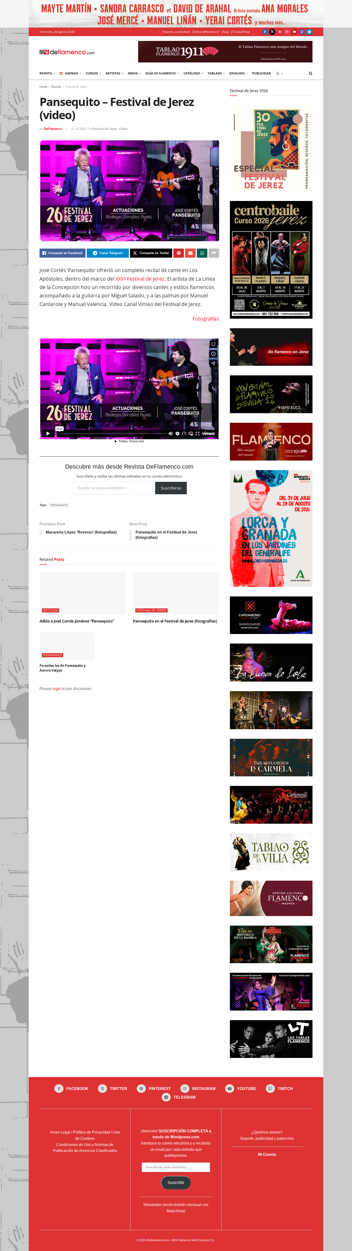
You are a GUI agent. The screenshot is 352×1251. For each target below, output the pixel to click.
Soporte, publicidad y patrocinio (267, 1138)
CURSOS (92, 73)
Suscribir (176, 1182)
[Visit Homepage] (67, 51)
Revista (56, 87)
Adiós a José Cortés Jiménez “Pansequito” (77, 621)
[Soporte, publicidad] (176, 32)
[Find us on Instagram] (287, 32)
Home (43, 87)
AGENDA (71, 73)
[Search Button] (310, 73)
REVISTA (46, 73)
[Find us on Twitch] (302, 32)
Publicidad (261, 73)
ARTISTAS (113, 73)
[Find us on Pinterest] (280, 32)
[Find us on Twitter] (272, 32)
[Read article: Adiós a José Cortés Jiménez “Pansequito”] (83, 593)
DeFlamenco (53, 129)
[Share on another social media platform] (214, 253)
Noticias (50, 610)
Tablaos (215, 73)
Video (123, 129)
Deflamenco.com (158, 1240)
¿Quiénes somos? (267, 1132)
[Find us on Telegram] (309, 32)
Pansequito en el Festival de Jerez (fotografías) (175, 621)
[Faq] (225, 32)
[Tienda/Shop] (240, 32)
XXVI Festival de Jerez (140, 278)
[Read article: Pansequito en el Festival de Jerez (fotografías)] (176, 593)
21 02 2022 (78, 129)
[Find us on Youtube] (294, 32)
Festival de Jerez (76, 87)
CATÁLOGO (191, 73)
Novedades (52, 655)
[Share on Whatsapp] (202, 253)
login (56, 689)
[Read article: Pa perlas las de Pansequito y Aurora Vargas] (67, 646)
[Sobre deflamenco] (206, 32)
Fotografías (206, 318)
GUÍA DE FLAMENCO (161, 73)
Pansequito (59, 505)
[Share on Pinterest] (178, 253)
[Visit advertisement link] (176, 14)
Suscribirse (171, 488)
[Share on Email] (190, 253)
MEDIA (133, 73)
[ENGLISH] (236, 73)
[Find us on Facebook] (265, 32)
